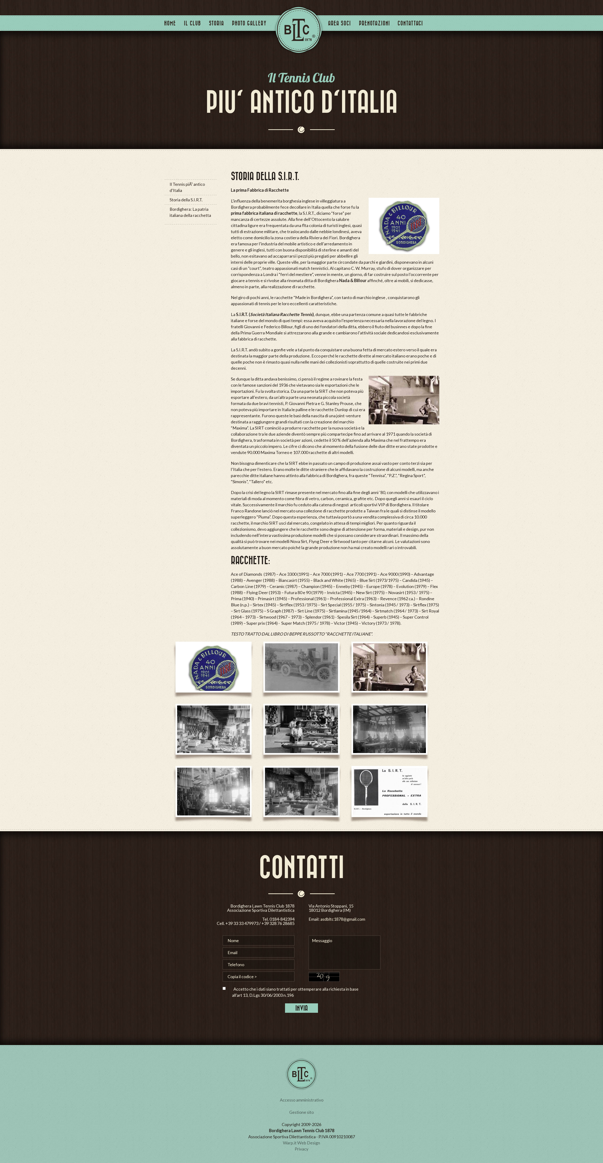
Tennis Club (298, 29)
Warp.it (290, 1142)
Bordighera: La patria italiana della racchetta (190, 212)
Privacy (301, 1148)
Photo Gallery (249, 23)
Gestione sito (301, 1112)
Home (170, 23)
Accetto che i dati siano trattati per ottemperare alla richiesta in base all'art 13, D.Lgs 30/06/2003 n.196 (295, 992)
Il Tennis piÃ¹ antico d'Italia (187, 187)
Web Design (308, 1142)
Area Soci (339, 23)
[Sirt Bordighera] (213, 670)
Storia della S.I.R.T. (186, 199)
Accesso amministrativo (301, 1099)
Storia (216, 23)
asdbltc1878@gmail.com (342, 919)
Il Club (192, 23)
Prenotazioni (374, 23)
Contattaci (410, 23)
